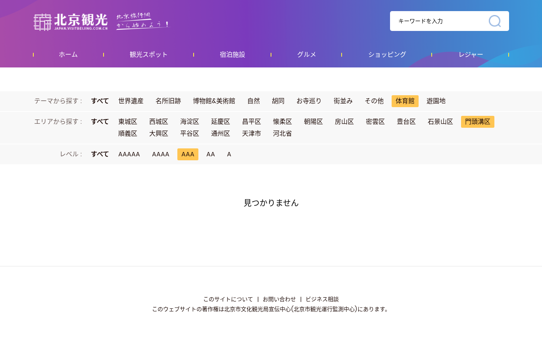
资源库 (118, 21)
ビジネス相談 (322, 299)
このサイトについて (228, 299)
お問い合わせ (279, 299)
